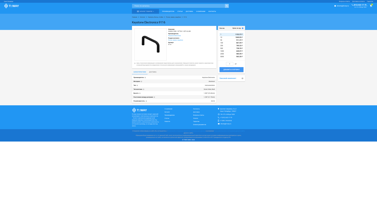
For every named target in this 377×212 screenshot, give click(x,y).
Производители (168, 11)
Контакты (212, 11)
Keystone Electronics (174, 35)
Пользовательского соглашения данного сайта (229, 131)
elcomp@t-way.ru (343, 6)
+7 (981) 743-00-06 (226, 120)
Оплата (195, 118)
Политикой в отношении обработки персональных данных (186, 131)
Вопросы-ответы (344, 1)
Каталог (167, 112)
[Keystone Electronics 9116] (150, 44)
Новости (167, 121)
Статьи (180, 11)
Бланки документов (199, 124)
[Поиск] (227, 6)
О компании (200, 11)
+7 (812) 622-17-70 (226, 117)
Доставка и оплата (358, 1)
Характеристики (140, 72)
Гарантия (370, 1)
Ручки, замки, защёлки (175, 40)
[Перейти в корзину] (371, 6)
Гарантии (196, 121)
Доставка (189, 11)
